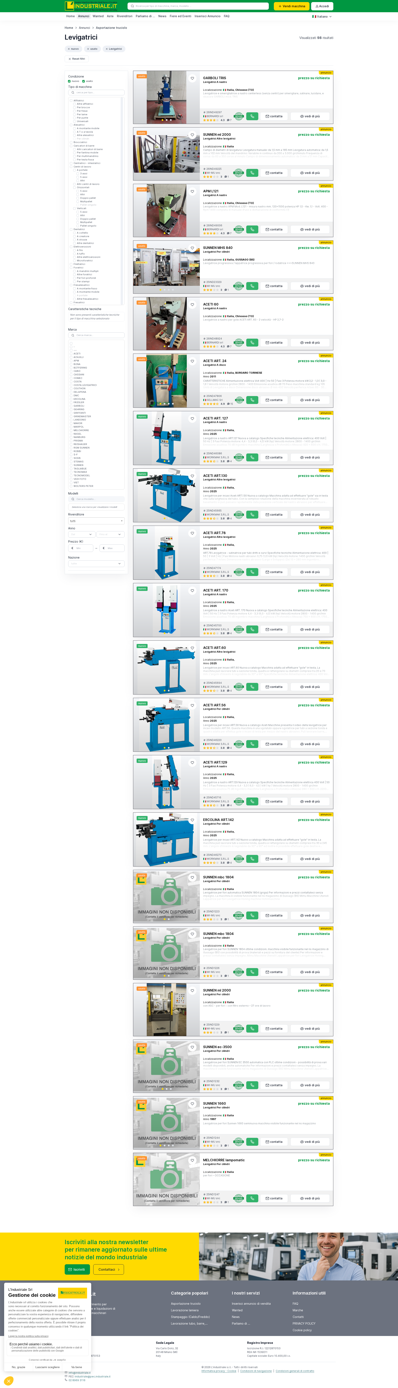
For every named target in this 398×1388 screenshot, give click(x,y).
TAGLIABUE (80, 468)
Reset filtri (78, 58)
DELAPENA (80, 391)
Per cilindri (83, 138)
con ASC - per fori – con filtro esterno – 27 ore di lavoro (237, 1005)
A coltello (82, 232)
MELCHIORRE (81, 430)
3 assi (83, 173)
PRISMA (78, 440)
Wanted (98, 16)
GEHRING (79, 409)
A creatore (83, 236)
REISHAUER (80, 444)
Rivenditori (124, 16)
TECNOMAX (80, 471)
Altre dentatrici (85, 243)
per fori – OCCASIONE (216, 1175)
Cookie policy (302, 1330)
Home (70, 16)
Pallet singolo (88, 205)
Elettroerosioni (82, 246)
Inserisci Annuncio (208, 16)
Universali (82, 121)
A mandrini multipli (87, 271)
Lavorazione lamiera (185, 1310)
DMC (76, 395)
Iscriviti (79, 1269)
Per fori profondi (86, 277)
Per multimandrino (87, 156)
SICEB (77, 458)
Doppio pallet (88, 197)
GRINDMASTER (82, 416)
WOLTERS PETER (83, 486)
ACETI (77, 353)
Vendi (294, 6)
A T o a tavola (85, 131)
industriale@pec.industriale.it (92, 1376)
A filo (80, 250)
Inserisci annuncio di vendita (251, 1303)
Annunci (83, 16)
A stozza (82, 239)
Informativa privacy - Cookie (218, 1370)
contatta (276, 116)
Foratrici (78, 267)
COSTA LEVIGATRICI (85, 385)
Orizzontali (83, 187)
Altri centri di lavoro (88, 184)
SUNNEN (78, 465)
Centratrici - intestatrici (87, 163)
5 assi (83, 177)
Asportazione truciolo (111, 27)
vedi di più (312, 116)
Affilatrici (79, 100)
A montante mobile (88, 128)
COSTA (78, 381)
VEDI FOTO (80, 479)
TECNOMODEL (82, 475)
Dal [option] (73, 534)
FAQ (226, 16)
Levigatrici (115, 48)
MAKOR (78, 423)
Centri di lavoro (82, 166)
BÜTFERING (80, 367)
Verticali (81, 208)
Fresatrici (79, 302)
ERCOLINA (79, 399)
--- (75, 350)
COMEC (78, 378)
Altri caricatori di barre (90, 149)
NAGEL (77, 433)
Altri (82, 180)
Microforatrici (85, 260)
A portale (82, 170)
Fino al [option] (103, 534)
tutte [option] (74, 563)
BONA (77, 364)
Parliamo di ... (145, 16)
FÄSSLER (79, 402)
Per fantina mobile (87, 152)
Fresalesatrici (82, 285)
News (162, 16)
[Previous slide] (140, 97)
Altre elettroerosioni (88, 257)
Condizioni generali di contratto (295, 1370)
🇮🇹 (320, 16)
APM (76, 360)
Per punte (82, 117)
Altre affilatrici (85, 103)
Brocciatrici (80, 142)
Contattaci (106, 1269)
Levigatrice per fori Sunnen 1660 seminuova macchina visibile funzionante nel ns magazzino (259, 1123)
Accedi (324, 6)
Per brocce (83, 107)
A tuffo (81, 253)
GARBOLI (79, 405)
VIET (76, 482)
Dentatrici (79, 229)
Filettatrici (79, 264)
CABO (77, 371)
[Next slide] (193, 97)
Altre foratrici (84, 274)
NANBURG (79, 437)
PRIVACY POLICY (304, 1323)
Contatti (298, 1317)
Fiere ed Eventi (180, 16)
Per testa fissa (85, 159)
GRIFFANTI (80, 412)
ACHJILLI (79, 357)
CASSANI (79, 374)
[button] (162, 120)
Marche (298, 1310)
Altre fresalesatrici (87, 298)
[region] (96, 201)
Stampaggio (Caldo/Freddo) (190, 1317)
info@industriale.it (80, 1372)
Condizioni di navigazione (256, 1370)
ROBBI (77, 451)
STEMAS (79, 461)
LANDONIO (80, 419)
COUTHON (79, 388)
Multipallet (86, 201)
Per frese (82, 110)
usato (93, 48)
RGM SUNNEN (82, 447)
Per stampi (83, 281)
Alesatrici (79, 124)
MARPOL (79, 426)
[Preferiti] (192, 78)
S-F (76, 454)
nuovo (75, 48)
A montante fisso (87, 288)
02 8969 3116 (77, 1380)
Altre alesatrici (85, 135)
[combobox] (82, 534)
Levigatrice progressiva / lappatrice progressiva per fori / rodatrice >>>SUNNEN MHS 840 (258, 263)
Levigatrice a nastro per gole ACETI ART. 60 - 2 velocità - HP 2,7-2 (243, 319)
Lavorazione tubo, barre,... (189, 1323)
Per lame (82, 114)
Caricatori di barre (84, 145)
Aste (110, 16)
